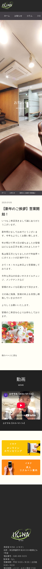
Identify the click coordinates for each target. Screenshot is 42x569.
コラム (29, 16)
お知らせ (18, 16)
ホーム (7, 16)
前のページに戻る (9, 355)
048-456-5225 (20, 556)
